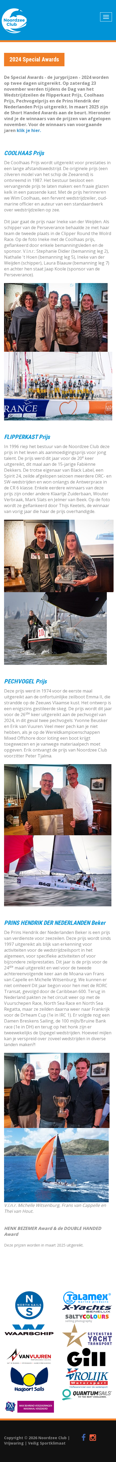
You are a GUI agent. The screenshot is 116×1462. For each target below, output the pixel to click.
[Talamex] (87, 1298)
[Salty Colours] (87, 1318)
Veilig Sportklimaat (47, 1443)
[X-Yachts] (87, 1309)
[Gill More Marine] (87, 1357)
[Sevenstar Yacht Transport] (87, 1335)
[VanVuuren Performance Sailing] (29, 1356)
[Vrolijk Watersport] (87, 1378)
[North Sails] (29, 1305)
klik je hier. (29, 130)
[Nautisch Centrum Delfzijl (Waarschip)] (29, 1330)
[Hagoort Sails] (29, 1379)
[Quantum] (87, 1395)
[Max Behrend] (29, 1406)
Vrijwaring (14, 1443)
